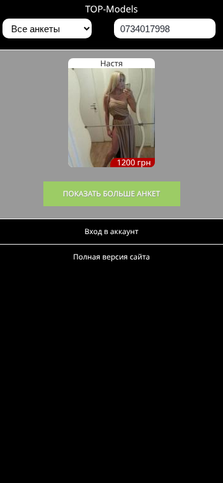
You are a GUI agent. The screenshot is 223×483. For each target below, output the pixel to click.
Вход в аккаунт (112, 231)
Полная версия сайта (111, 256)
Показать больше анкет (111, 193)
